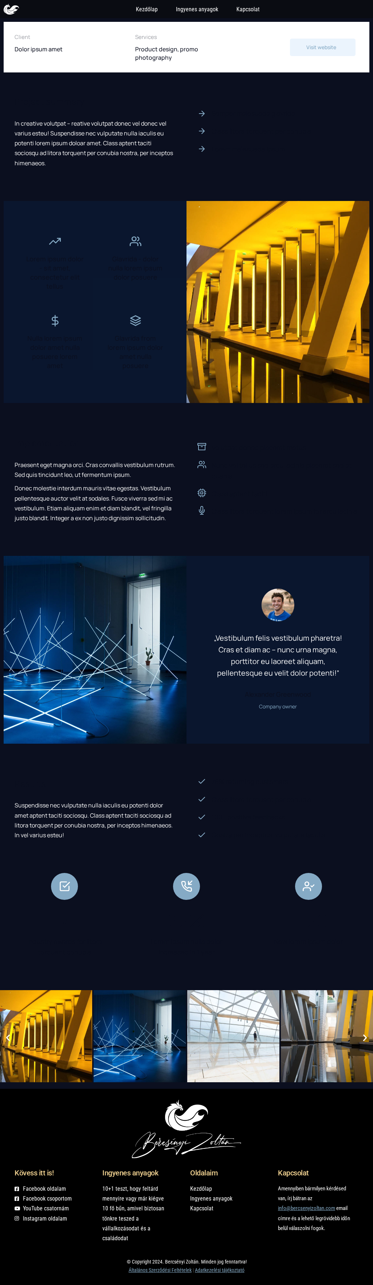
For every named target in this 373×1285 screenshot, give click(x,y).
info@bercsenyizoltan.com (306, 1208)
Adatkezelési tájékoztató (219, 1270)
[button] (8, 1037)
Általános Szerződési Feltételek (160, 1270)
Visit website (321, 47)
